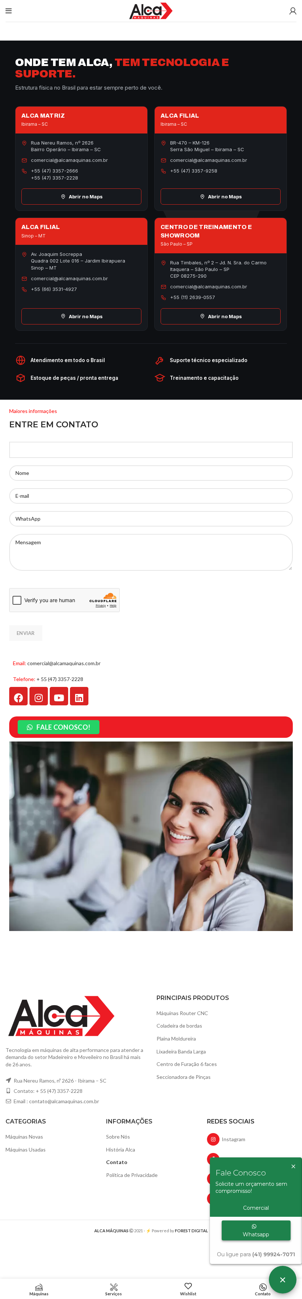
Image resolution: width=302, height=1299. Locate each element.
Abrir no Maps (86, 196)
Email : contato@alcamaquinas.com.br (56, 1101)
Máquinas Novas (24, 1136)
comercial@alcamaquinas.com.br (64, 663)
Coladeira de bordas (179, 1025)
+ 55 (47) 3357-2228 (59, 679)
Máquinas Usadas (26, 1149)
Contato (116, 1162)
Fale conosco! (63, 727)
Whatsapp (256, 1234)
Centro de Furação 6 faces (187, 1064)
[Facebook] (18, 696)
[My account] (293, 11)
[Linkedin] (79, 696)
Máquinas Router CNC (182, 1013)
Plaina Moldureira (176, 1038)
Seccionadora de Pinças (184, 1077)
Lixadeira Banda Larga (181, 1051)
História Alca (120, 1149)
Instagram (232, 1139)
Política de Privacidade (132, 1175)
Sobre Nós (118, 1136)
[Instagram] (38, 696)
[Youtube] (59, 696)
